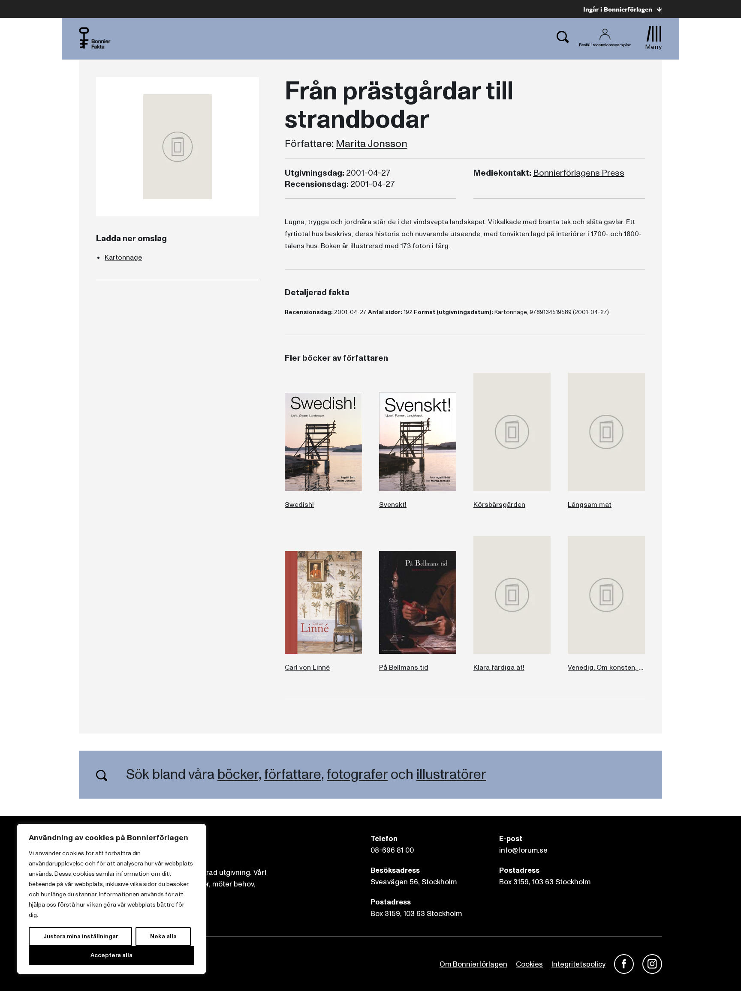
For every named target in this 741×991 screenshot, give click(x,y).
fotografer (357, 774)
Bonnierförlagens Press (578, 173)
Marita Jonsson (371, 144)
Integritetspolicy (578, 964)
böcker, (239, 774)
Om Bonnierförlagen (473, 964)
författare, (294, 774)
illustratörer (451, 774)
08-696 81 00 (392, 850)
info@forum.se (523, 850)
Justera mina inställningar (80, 936)
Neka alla (163, 936)
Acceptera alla (111, 955)
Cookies (529, 964)
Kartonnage (123, 257)
